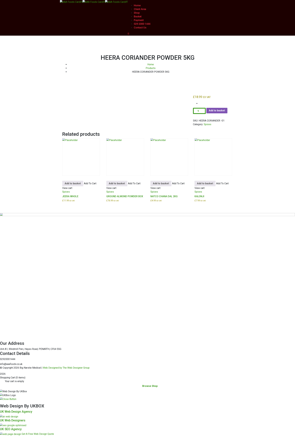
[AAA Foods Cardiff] (71, 1)
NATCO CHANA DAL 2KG (164, 196)
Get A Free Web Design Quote (38, 433)
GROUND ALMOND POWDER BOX (124, 196)
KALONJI (199, 196)
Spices (207, 124)
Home (150, 64)
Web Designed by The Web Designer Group (66, 367)
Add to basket (217, 110)
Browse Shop (150, 386)
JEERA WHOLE (70, 196)
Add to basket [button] (73, 183)
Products (150, 68)
